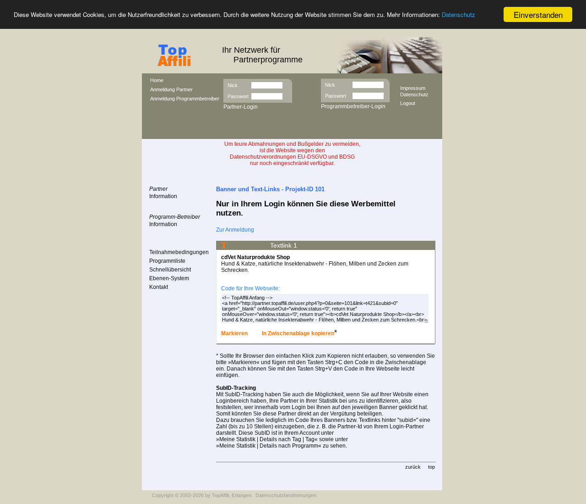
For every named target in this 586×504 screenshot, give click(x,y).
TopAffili (220, 495)
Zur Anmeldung (235, 230)
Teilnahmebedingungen (179, 252)
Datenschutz (458, 15)
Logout (407, 103)
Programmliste (167, 261)
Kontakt (158, 287)
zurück (413, 467)
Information (163, 196)
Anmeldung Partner (171, 89)
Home (156, 80)
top (431, 467)
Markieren (234, 333)
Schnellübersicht (170, 269)
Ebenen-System (169, 278)
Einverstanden (538, 14)
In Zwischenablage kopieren (297, 333)
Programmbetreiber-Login (353, 106)
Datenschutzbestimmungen (285, 495)
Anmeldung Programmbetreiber (184, 98)
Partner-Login (240, 107)
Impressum (412, 88)
